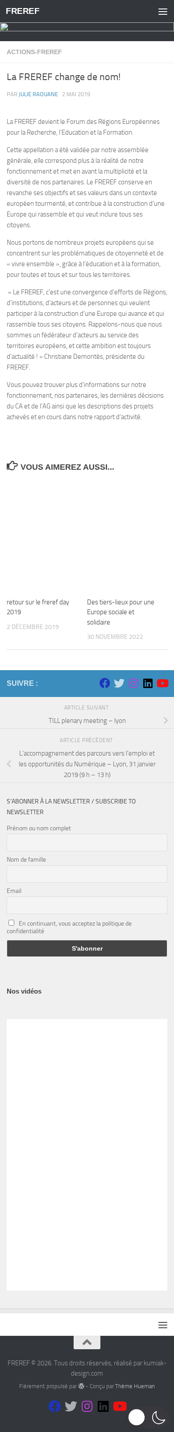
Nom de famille (26, 859)
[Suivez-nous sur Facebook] (104, 683)
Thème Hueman (135, 1386)
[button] (148, 1417)
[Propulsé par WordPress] (81, 1386)
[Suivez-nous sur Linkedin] (147, 683)
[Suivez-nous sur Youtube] (162, 683)
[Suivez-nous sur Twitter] (119, 683)
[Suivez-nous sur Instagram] (133, 683)
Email (14, 891)
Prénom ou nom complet (39, 828)
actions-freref (34, 51)
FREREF (22, 11)
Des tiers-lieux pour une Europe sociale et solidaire (120, 612)
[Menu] (163, 11)
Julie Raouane (38, 94)
